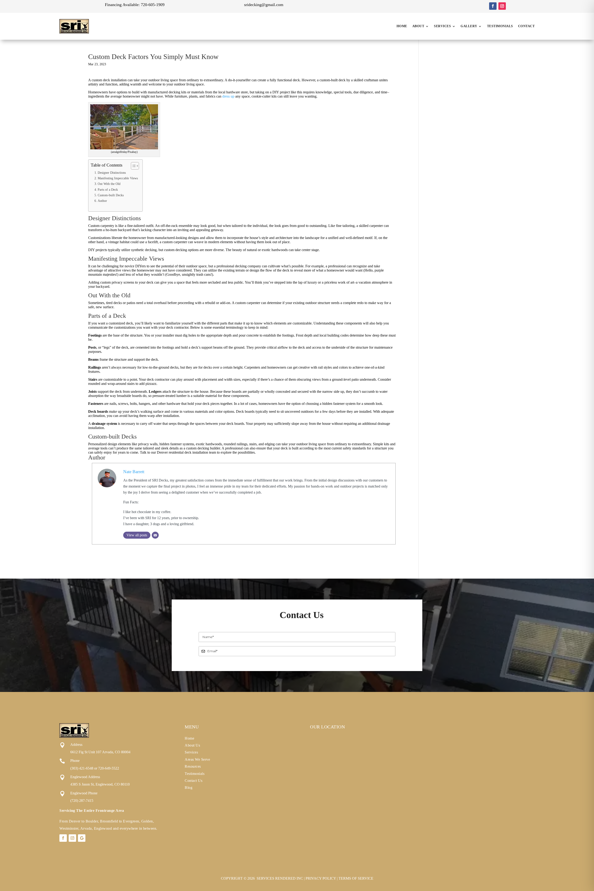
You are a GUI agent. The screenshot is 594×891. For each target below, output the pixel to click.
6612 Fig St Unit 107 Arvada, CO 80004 (100, 752)
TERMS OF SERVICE (356, 878)
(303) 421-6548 (81, 768)
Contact (526, 26)
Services (442, 26)
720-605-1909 (153, 4)
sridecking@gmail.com (263, 4)
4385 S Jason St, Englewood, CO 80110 (100, 784)
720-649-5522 (108, 768)
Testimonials (500, 26)
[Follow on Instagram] (502, 6)
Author (102, 201)
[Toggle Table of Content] (132, 166)
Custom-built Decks (111, 195)
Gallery (469, 26)
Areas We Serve (197, 759)
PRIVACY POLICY (321, 878)
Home (402, 26)
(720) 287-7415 (81, 801)
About (418, 26)
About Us (192, 745)
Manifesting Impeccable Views (118, 178)
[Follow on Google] (81, 838)
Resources (193, 766)
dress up (228, 96)
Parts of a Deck (108, 189)
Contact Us (193, 781)
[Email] (155, 535)
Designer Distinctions (112, 172)
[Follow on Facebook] (493, 6)
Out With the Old (109, 184)
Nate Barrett (133, 471)
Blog (188, 787)
